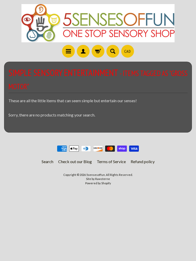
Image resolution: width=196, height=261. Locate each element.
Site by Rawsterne (98, 178)
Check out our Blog (75, 161)
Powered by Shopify (98, 183)
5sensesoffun (95, 174)
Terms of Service (111, 161)
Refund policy (143, 161)
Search (47, 161)
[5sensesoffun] (98, 23)
